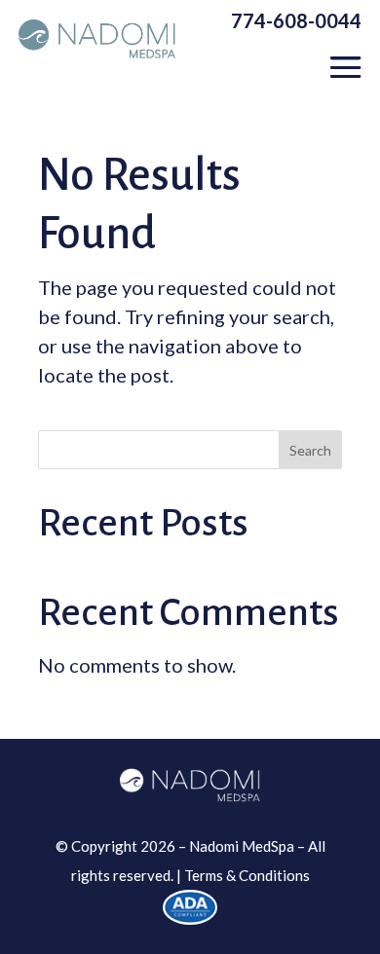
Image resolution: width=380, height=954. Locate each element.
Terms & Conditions (247, 875)
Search (310, 450)
